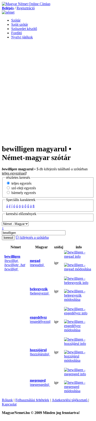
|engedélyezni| (40, 319)
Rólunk (7, 400)
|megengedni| (40, 382)
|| (14, 262)
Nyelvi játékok (22, 37)
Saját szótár (19, 24)
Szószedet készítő (24, 29)
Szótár (16, 20)
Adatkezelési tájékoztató (70, 400)
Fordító (16, 33)
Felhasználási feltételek (32, 400)
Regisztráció (26, 8)
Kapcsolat (9, 404)
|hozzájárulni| (40, 352)
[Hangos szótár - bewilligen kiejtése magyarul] (28, 263)
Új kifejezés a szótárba (32, 237)
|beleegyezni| (40, 291)
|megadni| (37, 263)
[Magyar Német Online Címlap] (26, 4)
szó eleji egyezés (23, 188)
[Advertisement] (48, 91)
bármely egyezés (23, 193)
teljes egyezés (20, 183)
